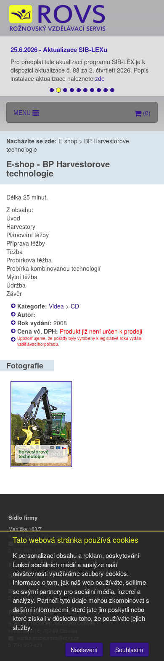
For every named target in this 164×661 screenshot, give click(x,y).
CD (75, 306)
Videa (56, 306)
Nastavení (84, 649)
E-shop (67, 141)
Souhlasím (129, 649)
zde (100, 78)
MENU (22, 112)
